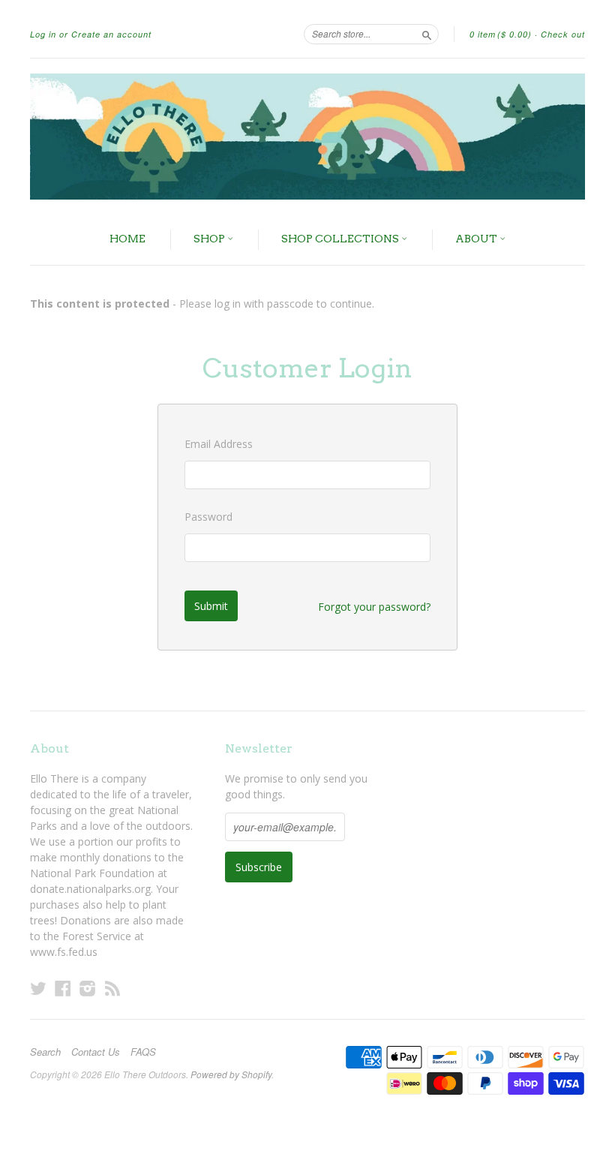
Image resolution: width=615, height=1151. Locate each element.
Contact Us (95, 1052)
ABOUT (477, 239)
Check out (563, 34)
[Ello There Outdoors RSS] (112, 987)
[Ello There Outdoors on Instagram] (88, 987)
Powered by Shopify (231, 1074)
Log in (43, 34)
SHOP (210, 239)
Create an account (111, 34)
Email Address (218, 444)
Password (208, 516)
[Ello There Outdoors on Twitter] (38, 987)
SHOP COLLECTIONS (341, 239)
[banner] (307, 137)
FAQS (143, 1052)
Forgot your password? (374, 607)
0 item (501, 34)
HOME (128, 239)
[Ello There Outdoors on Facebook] (63, 987)
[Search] (426, 33)
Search (45, 1052)
